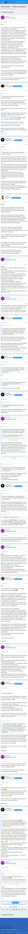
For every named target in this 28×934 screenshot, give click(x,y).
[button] (2, 2)
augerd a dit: (5, 817)
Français (11, 927)
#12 (26, 535)
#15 (26, 652)
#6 (26, 303)
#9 (26, 399)
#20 (26, 867)
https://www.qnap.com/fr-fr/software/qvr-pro (12, 351)
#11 (26, 490)
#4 (26, 202)
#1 (26, 22)
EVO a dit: (4, 426)
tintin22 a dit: (5, 93)
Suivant (15, 902)
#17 (26, 761)
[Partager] (24, 22)
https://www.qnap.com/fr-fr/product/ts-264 (12, 123)
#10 (26, 423)
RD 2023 (4, 927)
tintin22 (4, 8)
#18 (26, 782)
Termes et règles (14, 929)
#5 (26, 264)
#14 (26, 583)
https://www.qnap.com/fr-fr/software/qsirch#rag (13, 561)
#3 (26, 144)
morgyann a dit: (6, 464)
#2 (26, 90)
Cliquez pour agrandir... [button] (14, 439)
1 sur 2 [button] (9, 902)
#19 (26, 814)
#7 (26, 322)
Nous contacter (5, 929)
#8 (26, 362)
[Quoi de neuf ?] (23, 2)
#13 (26, 552)
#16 (26, 688)
